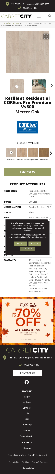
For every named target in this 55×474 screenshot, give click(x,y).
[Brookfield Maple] (22, 152)
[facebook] (27, 382)
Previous (4, 84)
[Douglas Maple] (33, 152)
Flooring (10, 23)
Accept (21, 243)
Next (50, 84)
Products (24, 23)
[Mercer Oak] (11, 152)
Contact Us (27, 171)
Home (3, 23)
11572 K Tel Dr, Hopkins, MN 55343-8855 (30, 4)
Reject (34, 243)
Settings (27, 248)
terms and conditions (18, 237)
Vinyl (17, 23)
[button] (27, 373)
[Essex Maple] (44, 152)
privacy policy (32, 234)
